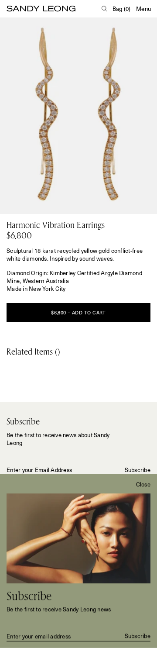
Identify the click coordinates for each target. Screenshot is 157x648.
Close (143, 484)
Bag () (122, 8)
